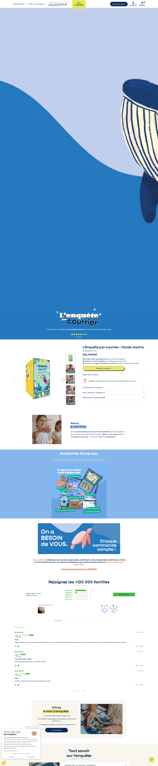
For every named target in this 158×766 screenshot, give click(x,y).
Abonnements (18, 4)
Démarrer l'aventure (103, 368)
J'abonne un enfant (118, 4)
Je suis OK (30, 756)
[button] (4, 763)
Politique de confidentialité (10, 750)
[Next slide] (63, 379)
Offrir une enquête (36, 4)
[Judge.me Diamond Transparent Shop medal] (113, 608)
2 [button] (76, 691)
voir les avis (79, 337)
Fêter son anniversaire (57, 3)
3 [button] (79, 691)
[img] (19, 632)
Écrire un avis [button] (124, 594)
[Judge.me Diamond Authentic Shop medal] (104, 608)
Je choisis (11, 756)
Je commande (56, 730)
